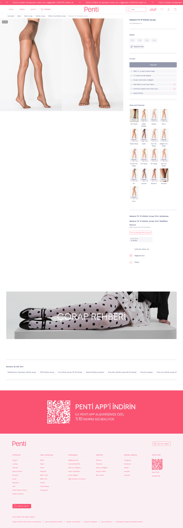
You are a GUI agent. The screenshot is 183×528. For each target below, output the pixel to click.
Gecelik (15, 468)
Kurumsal (73, 455)
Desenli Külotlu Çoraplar (95, 372)
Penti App (156, 455)
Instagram (127, 460)
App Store (155, 472)
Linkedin (127, 475)
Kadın (11, 9)
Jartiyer (15, 464)
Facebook (127, 464)
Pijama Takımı (17, 471)
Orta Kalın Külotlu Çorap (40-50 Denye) (122, 372)
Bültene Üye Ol (23, 506)
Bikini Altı (43, 479)
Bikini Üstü (44, 475)
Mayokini (43, 471)
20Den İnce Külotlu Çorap (57, 16)
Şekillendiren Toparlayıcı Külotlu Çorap (22, 372)
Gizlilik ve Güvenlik (73, 522)
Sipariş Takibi (101, 471)
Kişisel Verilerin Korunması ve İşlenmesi (26, 522)
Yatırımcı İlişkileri (74, 468)
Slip (13, 486)
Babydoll (15, 483)
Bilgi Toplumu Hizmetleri (77, 479)
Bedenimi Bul (139, 46)
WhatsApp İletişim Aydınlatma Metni (129, 522)
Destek (99, 455)
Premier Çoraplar (146, 372)
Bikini (42, 460)
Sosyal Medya (130, 455)
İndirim (47, 9)
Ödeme (98, 460)
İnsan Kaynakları (74, 471)
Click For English (163, 444)
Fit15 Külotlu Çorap (47, 372)
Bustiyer (15, 475)
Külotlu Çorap (40, 16)
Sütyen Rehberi (18, 494)
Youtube (127, 471)
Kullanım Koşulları (90, 522)
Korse (14, 479)
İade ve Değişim (102, 468)
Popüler (16, 455)
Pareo (42, 468)
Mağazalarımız (73, 460)
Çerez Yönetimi (106, 522)
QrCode (157, 464)
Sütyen (14, 460)
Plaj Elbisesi (44, 486)
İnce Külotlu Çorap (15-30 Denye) (70, 372)
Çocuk (33, 9)
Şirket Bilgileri (73, 475)
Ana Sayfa (10, 16)
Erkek (22, 9)
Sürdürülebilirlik (74, 464)
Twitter (126, 468)
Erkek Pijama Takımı (19, 490)
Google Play (156, 476)
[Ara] (128, 9)
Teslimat (99, 464)
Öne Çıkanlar (46, 455)
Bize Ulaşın (100, 475)
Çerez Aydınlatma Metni (53, 522)
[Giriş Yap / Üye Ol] (168, 9)
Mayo (42, 464)
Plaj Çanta (44, 490)
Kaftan (42, 483)
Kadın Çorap (28, 16)
